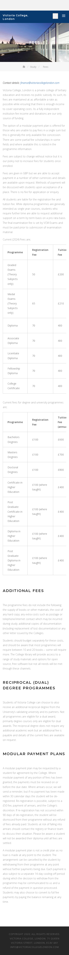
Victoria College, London (15, 17)
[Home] (24, 66)
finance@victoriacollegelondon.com (39, 83)
